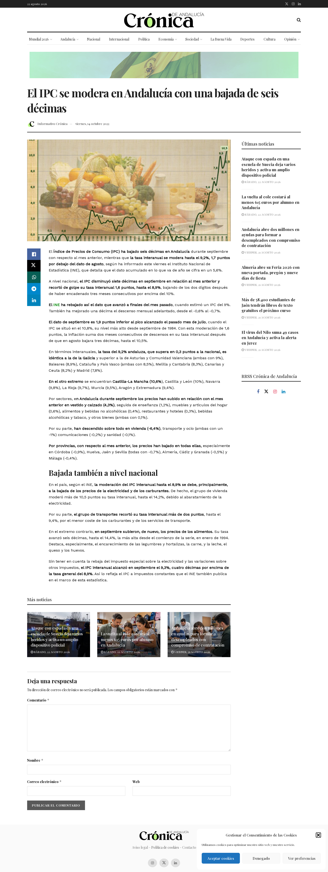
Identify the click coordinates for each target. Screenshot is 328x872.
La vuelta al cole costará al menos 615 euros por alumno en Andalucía (127, 639)
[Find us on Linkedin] (283, 392)
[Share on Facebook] (34, 254)
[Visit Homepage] (164, 20)
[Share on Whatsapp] (34, 277)
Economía (166, 39)
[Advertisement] (271, 480)
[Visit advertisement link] (164, 68)
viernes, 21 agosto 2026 (192, 652)
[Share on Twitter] (34, 265)
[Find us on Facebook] (258, 392)
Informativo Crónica (52, 124)
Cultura (269, 39)
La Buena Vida (221, 39)
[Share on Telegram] (34, 289)
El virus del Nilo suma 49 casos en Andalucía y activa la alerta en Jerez (270, 338)
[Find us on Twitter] (286, 4)
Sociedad (192, 39)
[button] (318, 835)
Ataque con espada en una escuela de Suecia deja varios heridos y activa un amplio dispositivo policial (57, 636)
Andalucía (67, 39)
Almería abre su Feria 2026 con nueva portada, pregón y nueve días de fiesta (271, 273)
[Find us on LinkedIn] (299, 4)
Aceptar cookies (220, 858)
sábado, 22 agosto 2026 (51, 652)
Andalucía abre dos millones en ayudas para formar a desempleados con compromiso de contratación (197, 636)
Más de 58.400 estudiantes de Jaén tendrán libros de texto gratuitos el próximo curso (268, 305)
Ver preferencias (302, 858)
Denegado (261, 858)
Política (144, 39)
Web (136, 781)
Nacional (93, 39)
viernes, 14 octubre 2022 (92, 124)
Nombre (35, 760)
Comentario (38, 700)
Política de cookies (165, 847)
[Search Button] (299, 20)
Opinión (290, 39)
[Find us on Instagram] (293, 4)
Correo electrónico (44, 781)
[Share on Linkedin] (34, 300)
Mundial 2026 (39, 39)
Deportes (247, 39)
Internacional (119, 39)
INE (56, 304)
